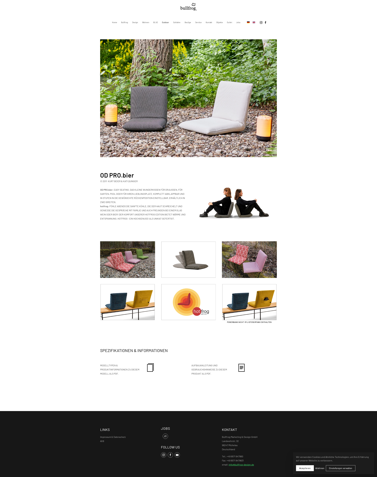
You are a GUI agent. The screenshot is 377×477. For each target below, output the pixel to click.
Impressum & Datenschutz (113, 436)
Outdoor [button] (165, 22)
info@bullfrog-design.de (241, 464)
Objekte (219, 22)
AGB (102, 441)
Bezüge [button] (188, 22)
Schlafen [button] (177, 22)
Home (114, 22)
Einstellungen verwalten (340, 468)
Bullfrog (124, 22)
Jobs (238, 22)
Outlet (229, 22)
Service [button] (198, 22)
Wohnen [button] (145, 22)
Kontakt (209, 22)
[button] (127, 259)
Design (135, 22)
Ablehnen (319, 468)
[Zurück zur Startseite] (188, 7)
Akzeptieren (305, 468)
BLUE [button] (155, 22)
